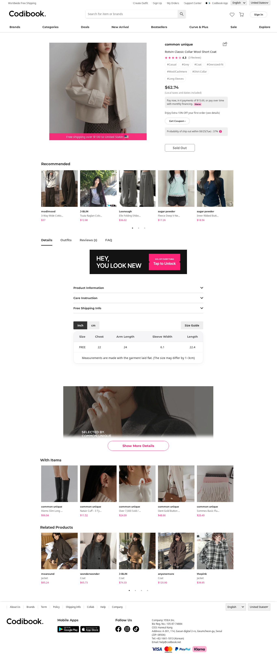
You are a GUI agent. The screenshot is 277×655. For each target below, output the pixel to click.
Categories (50, 27)
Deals (85, 27)
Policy (56, 607)
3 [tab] (145, 228)
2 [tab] (138, 228)
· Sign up (157, 3)
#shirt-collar (199, 71)
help (103, 607)
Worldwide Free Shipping (22, 3)
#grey (185, 64)
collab (90, 607)
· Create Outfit (140, 3)
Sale (234, 27)
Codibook (27, 14)
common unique (179, 44)
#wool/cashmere (177, 71)
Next (239, 196)
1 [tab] (132, 228)
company (117, 607)
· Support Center (192, 3)
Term (44, 607)
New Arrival (120, 27)
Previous (38, 196)
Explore (264, 27)
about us (15, 607)
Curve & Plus (198, 27)
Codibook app (220, 3)
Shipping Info (73, 607)
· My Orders (172, 3)
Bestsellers (159, 27)
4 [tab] (147, 590)
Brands (15, 27)
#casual (171, 64)
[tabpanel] (60, 196)
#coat (197, 64)
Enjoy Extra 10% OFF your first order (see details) (192, 113)
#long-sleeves (175, 78)
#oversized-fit (215, 64)
